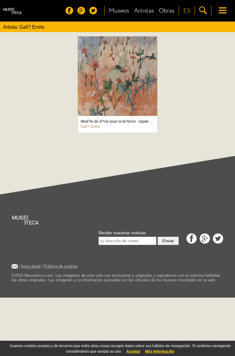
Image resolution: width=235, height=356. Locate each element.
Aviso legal (30, 266)
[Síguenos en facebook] (70, 12)
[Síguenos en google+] (82, 12)
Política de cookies (61, 266)
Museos (119, 10)
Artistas (144, 10)
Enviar (168, 241)
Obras (166, 10)
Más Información (159, 351)
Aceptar (133, 351)
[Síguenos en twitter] (94, 12)
